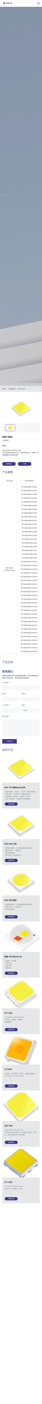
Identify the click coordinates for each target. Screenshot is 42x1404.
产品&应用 (11, 389)
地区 (23, 705)
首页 (3, 389)
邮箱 (23, 694)
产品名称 (5, 682)
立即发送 (9, 741)
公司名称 (5, 705)
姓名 (3, 694)
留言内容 (5, 716)
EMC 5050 (21, 389)
